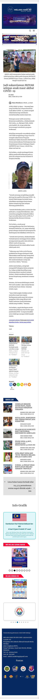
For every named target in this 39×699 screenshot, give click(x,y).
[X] (14, 384)
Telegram (23, 320)
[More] (29, 384)
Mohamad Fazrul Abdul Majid (27, 412)
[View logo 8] (25, 622)
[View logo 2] (13, 622)
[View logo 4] (17, 622)
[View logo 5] (19, 622)
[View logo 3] (15, 622)
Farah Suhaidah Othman (26, 436)
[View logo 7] (23, 622)
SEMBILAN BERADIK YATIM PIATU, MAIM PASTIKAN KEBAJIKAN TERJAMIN (23, 406)
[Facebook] (10, 384)
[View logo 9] (27, 622)
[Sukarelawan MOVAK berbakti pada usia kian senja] (14, 339)
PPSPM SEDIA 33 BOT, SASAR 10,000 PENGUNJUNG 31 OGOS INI (25, 443)
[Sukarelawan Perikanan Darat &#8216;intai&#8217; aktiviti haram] (14, 362)
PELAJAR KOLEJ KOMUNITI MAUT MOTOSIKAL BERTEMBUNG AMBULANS (25, 431)
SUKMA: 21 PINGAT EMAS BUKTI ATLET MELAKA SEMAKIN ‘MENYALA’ (25, 467)
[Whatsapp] (18, 384)
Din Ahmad (11, 95)
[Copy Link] (22, 384)
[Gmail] (25, 384)
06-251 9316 (10, 654)
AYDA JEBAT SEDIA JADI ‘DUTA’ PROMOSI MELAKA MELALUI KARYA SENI (25, 455)
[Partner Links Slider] (19, 612)
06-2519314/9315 (11, 652)
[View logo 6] (21, 622)
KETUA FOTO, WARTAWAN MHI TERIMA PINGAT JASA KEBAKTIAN (25, 419)
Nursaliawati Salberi (25, 424)
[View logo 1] (11, 622)
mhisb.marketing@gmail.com (18, 656)
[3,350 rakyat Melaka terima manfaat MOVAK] (26, 339)
